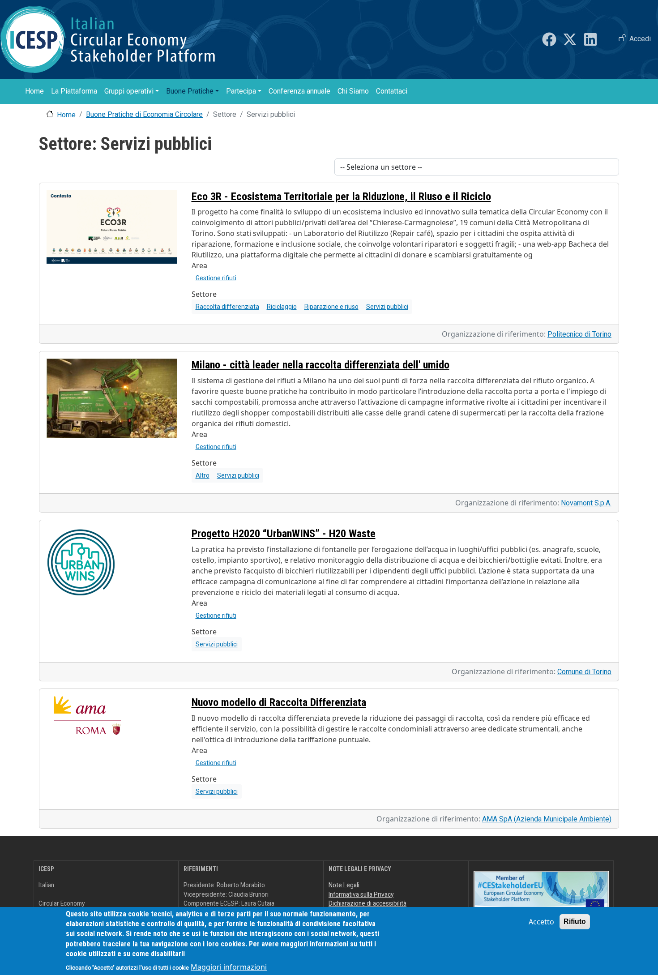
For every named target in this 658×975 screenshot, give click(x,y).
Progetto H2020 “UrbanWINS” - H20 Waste (284, 533)
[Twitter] (569, 39)
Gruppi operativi (129, 91)
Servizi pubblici (387, 306)
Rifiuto (575, 921)
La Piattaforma (74, 91)
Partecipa (241, 91)
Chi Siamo (353, 91)
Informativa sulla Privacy (361, 894)
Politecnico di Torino (579, 334)
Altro (202, 475)
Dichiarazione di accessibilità (367, 903)
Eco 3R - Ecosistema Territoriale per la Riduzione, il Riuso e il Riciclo (341, 196)
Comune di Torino (584, 671)
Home (34, 91)
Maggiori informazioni (229, 967)
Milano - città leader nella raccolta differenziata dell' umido (320, 365)
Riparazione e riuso (331, 306)
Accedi (640, 38)
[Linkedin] (590, 39)
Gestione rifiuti (216, 278)
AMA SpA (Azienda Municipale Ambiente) (546, 819)
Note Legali (344, 885)
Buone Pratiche (190, 91)
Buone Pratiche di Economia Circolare (144, 114)
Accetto (541, 922)
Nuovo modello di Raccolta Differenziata (279, 702)
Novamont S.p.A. (586, 503)
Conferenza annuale (299, 91)
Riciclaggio (282, 306)
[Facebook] (549, 39)
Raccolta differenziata (227, 306)
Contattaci (391, 91)
